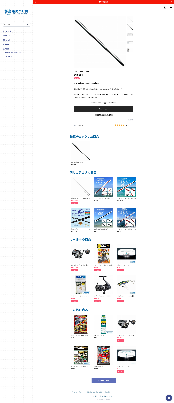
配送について (7, 35)
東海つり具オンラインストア (13, 53)
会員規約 (107, 392)
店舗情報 (6, 44)
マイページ (8, 56)
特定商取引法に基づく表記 (94, 392)
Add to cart (103, 109)
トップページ (7, 31)
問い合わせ (7, 40)
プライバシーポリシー (77, 392)
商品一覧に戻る (103, 381)
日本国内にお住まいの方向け (104, 115)
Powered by (101, 399)
